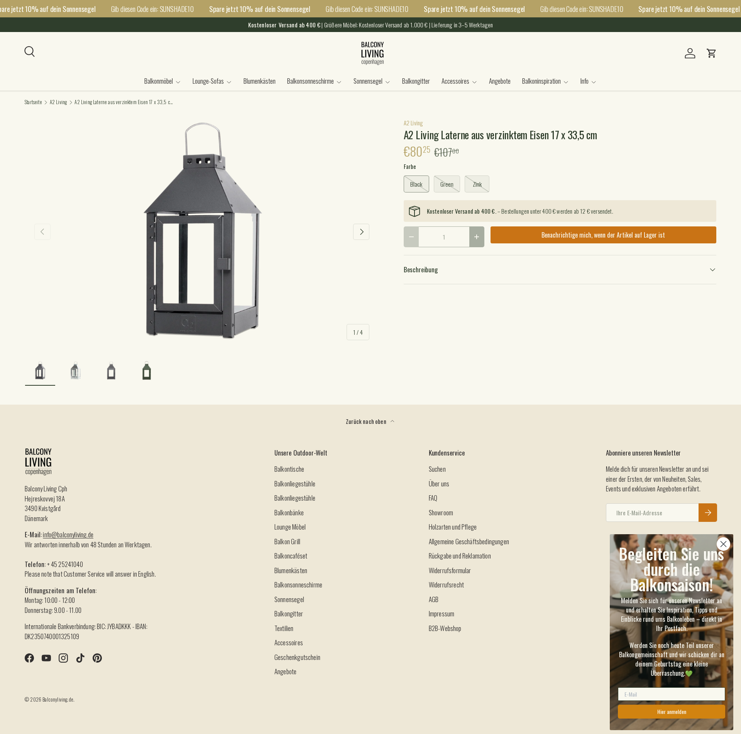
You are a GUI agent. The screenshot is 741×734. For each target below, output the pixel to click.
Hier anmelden (671, 711)
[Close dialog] (723, 544)
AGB (434, 599)
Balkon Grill (287, 541)
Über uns (439, 483)
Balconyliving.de (57, 699)
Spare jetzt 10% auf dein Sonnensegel (259, 8)
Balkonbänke (289, 512)
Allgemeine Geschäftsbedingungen (469, 541)
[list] (202, 231)
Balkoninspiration (541, 81)
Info (584, 81)
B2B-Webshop (445, 628)
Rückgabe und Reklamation (460, 555)
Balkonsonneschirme (310, 81)
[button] (711, 53)
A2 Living (58, 102)
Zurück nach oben (366, 421)
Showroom (441, 512)
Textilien (284, 628)
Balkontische (289, 469)
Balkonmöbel (158, 81)
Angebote (500, 81)
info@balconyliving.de (68, 534)
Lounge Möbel (290, 527)
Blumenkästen (260, 81)
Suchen (437, 469)
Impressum (442, 613)
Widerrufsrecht (446, 584)
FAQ (433, 498)
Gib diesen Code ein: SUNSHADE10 (152, 8)
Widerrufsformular (450, 570)
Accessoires (455, 81)
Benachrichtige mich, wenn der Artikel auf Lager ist (603, 235)
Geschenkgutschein (297, 657)
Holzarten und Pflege (453, 527)
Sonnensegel (368, 81)
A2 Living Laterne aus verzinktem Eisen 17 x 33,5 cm (123, 102)
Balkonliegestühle (294, 483)
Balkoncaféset (290, 555)
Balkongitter (416, 81)
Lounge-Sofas (208, 81)
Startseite (33, 102)
